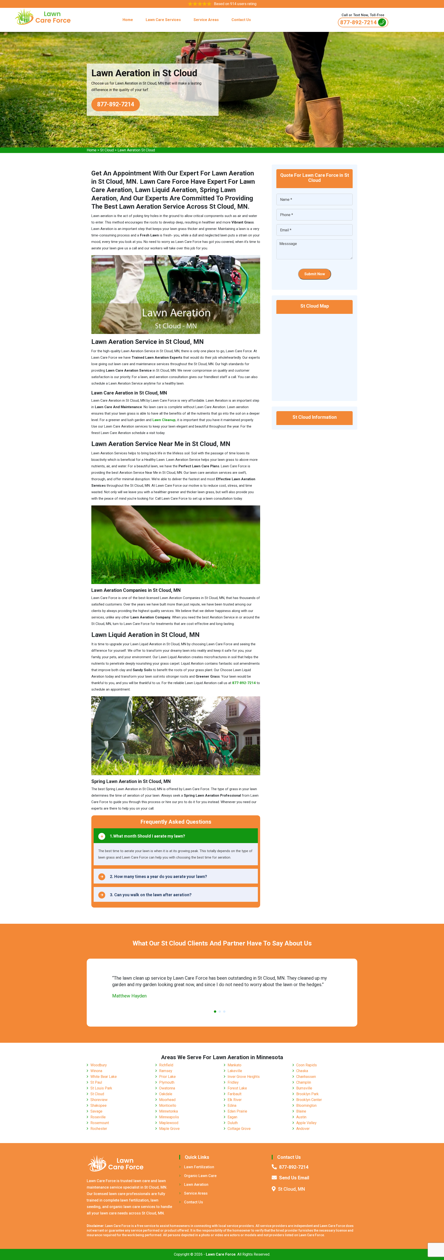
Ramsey (165, 1071)
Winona (96, 1071)
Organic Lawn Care (200, 1176)
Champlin (303, 1082)
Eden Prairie (237, 1111)
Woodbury (98, 1065)
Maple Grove (169, 1128)
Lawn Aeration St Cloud (136, 150)
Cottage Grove (239, 1128)
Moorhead (167, 1100)
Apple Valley (306, 1123)
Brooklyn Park (307, 1094)
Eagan (232, 1117)
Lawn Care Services (163, 20)
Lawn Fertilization (199, 1167)
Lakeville (235, 1071)
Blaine (301, 1111)
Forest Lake (237, 1088)
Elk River (235, 1100)
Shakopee (98, 1105)
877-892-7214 (358, 22)
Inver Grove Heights (244, 1076)
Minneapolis (169, 1117)
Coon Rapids (306, 1065)
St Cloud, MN (291, 1189)
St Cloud (107, 150)
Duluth (233, 1123)
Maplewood (168, 1123)
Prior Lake (167, 1076)
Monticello (167, 1105)
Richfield (166, 1065)
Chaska (302, 1071)
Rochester (98, 1128)
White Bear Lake (103, 1076)
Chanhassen (306, 1076)
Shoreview (99, 1100)
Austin (301, 1117)
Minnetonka (168, 1111)
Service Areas (206, 20)
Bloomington (306, 1105)
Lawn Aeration (196, 1184)
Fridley (233, 1082)
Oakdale (165, 1094)
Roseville (98, 1117)
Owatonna (167, 1088)
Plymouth (166, 1082)
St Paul (96, 1082)
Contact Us (241, 20)
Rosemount (99, 1123)
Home (128, 20)
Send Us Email (294, 1177)
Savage (96, 1111)
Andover (303, 1128)
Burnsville (304, 1088)
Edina (232, 1105)
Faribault (234, 1094)
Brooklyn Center (309, 1100)
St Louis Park (101, 1088)
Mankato (234, 1065)
